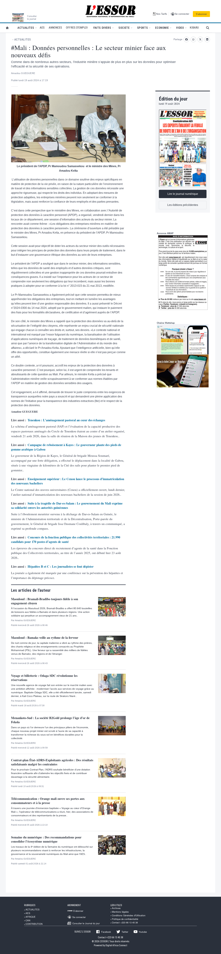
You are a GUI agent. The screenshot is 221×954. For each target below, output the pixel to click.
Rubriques (29, 905)
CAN (28, 920)
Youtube (143, 931)
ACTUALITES (22, 39)
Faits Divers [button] (102, 27)
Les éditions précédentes (182, 204)
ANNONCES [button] (55, 27)
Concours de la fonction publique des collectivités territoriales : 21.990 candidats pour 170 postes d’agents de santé (65, 539)
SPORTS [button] (142, 27)
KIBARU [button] (194, 27)
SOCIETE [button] (123, 27)
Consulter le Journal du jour (86, 923)
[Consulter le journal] (18, 17)
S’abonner (201, 14)
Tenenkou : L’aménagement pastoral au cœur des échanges (66, 420)
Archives (116, 908)
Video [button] (180, 27)
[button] (209, 27)
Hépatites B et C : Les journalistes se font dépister (61, 566)
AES (28, 913)
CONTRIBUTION (34, 924)
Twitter (125, 931)
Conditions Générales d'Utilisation (128, 915)
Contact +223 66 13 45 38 (125, 922)
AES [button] (42, 27)
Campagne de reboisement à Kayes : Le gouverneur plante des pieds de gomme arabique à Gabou (66, 447)
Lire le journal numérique (182, 193)
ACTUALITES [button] (25, 27)
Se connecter (79, 917)
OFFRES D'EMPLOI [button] (77, 27)
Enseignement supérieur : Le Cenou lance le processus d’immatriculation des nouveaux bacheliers (67, 481)
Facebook (106, 931)
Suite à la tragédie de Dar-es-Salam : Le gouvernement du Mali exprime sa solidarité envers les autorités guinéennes (67, 505)
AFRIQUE (31, 916)
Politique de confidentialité (125, 919)
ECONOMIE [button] (162, 27)
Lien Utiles (116, 905)
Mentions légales (120, 911)
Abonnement (74, 905)
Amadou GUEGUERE (23, 73)
